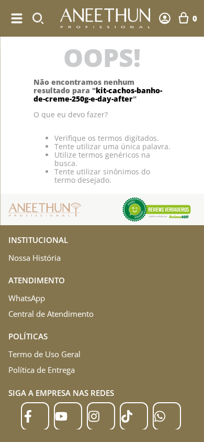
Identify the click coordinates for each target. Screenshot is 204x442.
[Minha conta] (165, 18)
